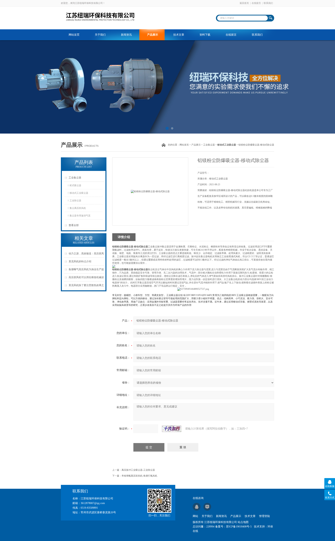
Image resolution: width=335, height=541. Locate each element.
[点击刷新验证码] (171, 428)
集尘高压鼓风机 (78, 208)
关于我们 (100, 34)
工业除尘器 (75, 200)
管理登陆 (264, 516)
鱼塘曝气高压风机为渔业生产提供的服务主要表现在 (86, 271)
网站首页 (74, 34)
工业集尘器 (209, 144)
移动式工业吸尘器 (79, 193)
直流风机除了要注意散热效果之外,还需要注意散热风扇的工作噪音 (86, 286)
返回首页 (244, 3)
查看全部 (74, 225)
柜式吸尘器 (75, 185)
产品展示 (152, 34)
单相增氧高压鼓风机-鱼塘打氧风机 (139, 475)
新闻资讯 (126, 34)
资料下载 (204, 34)
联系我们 (268, 3)
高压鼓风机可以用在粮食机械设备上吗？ (86, 278)
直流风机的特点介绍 (80, 261)
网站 (195, 516)
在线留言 (256, 3)
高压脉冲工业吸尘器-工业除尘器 (138, 470)
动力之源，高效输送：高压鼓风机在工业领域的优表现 (86, 255)
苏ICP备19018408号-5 (239, 526)
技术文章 (178, 34)
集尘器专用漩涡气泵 (80, 215)
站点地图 (243, 522)
